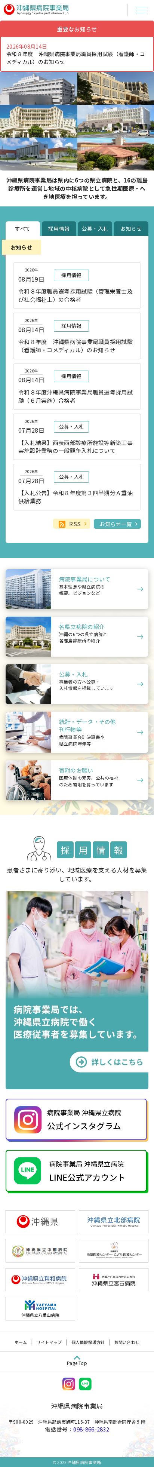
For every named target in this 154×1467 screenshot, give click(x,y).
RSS (75, 524)
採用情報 (59, 228)
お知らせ (131, 228)
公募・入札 (95, 228)
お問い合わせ (126, 1342)
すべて (22, 228)
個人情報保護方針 (88, 1342)
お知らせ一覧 (115, 524)
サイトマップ (49, 1342)
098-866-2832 (91, 1429)
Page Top (77, 1363)
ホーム (21, 1342)
